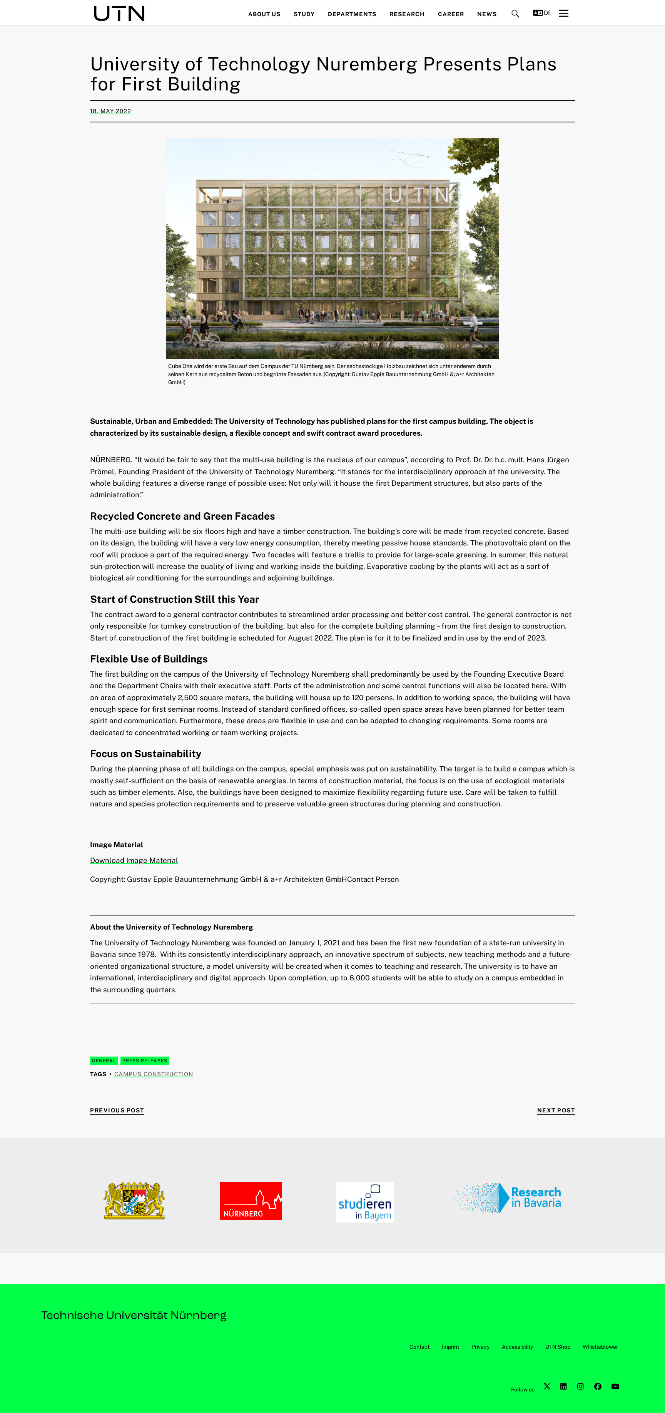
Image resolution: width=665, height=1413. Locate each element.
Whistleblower (600, 1347)
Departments (352, 14)
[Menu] (563, 13)
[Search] (515, 14)
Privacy (480, 1347)
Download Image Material (134, 860)
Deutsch (547, 13)
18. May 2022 (110, 111)
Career (451, 14)
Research (407, 14)
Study (304, 14)
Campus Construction (153, 1074)
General (104, 1061)
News (487, 14)
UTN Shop (557, 1347)
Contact (419, 1347)
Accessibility (517, 1347)
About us (264, 14)
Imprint (450, 1347)
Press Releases (144, 1061)
